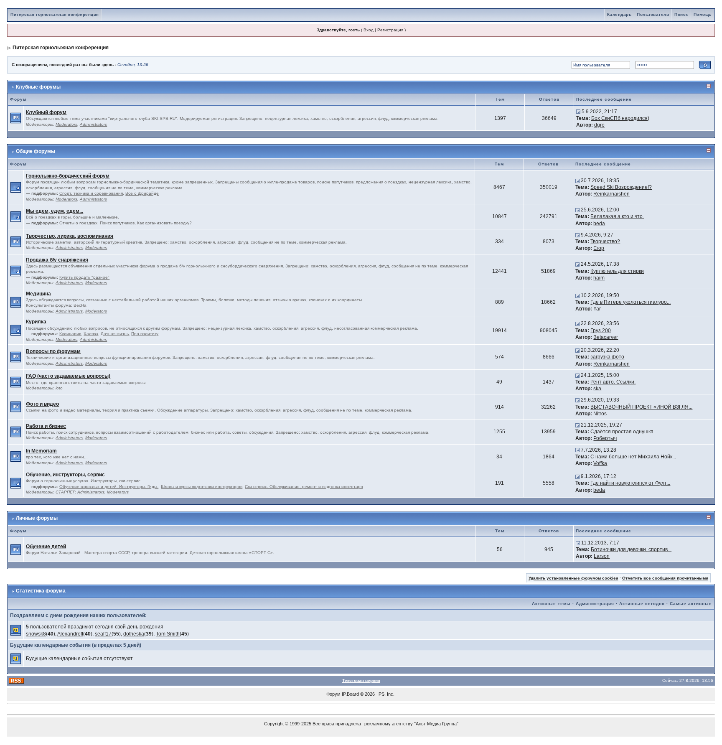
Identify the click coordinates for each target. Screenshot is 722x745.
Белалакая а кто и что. (617, 216)
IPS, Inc (385, 694)
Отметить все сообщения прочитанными (665, 578)
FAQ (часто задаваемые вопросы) (68, 376)
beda (599, 223)
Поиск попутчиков (117, 223)
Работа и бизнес (46, 426)
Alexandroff (70, 634)
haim (599, 278)
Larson (602, 556)
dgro (599, 125)
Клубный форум (46, 112)
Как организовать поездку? (164, 223)
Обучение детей (46, 546)
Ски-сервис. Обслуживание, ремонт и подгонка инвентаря (304, 486)
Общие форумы (35, 151)
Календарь (619, 14)
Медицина (38, 294)
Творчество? (605, 241)
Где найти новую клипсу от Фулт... (630, 483)
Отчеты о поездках (78, 223)
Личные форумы (37, 518)
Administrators (93, 124)
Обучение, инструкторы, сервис (65, 475)
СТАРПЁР (65, 492)
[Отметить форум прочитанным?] (15, 118)
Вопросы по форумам (53, 351)
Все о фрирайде (142, 193)
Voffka (600, 463)
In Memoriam (41, 451)
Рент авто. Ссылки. (613, 382)
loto (59, 388)
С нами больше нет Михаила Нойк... (633, 457)
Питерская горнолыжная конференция (54, 14)
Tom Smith (168, 634)
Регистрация (390, 30)
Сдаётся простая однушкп (621, 432)
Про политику (144, 333)
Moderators (66, 124)
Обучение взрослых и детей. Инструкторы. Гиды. (108, 486)
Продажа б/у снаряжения (57, 260)
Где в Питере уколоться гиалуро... (630, 302)
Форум (333, 694)
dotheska (133, 634)
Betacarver (605, 337)
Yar (597, 309)
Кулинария (70, 333)
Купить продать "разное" (84, 277)
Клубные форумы (38, 87)
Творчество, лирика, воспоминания (69, 236)
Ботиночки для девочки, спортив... (631, 549)
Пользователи (653, 14)
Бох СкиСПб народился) (620, 118)
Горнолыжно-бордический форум (67, 176)
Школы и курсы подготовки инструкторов (201, 486)
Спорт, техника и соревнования (91, 193)
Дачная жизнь (115, 333)
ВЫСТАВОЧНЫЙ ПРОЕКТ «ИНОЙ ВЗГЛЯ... (641, 407)
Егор (598, 248)
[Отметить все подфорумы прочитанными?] (15, 187)
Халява (91, 333)
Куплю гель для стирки (617, 271)
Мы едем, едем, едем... (54, 211)
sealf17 (103, 634)
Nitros (600, 414)
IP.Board (350, 694)
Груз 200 (600, 330)
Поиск (681, 14)
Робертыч (605, 438)
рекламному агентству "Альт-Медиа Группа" (411, 723)
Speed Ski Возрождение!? (621, 187)
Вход (369, 30)
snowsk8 (36, 634)
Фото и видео (42, 404)
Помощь (703, 14)
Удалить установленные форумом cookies (573, 578)
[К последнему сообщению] (578, 111)
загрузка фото (607, 357)
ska (597, 389)
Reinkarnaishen (611, 194)
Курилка (36, 322)
